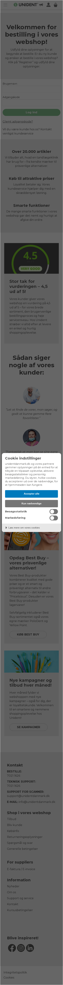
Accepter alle (31, 493)
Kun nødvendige (31, 503)
